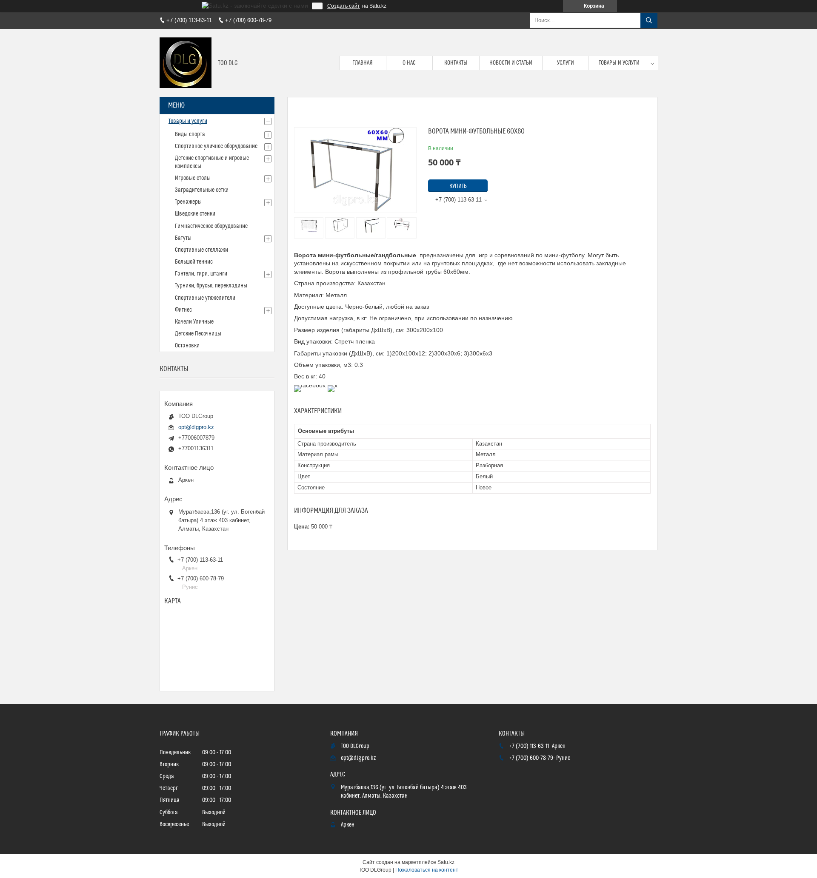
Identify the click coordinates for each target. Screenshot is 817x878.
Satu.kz (445, 862)
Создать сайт (343, 6)
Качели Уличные (194, 321)
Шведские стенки (195, 213)
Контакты (456, 63)
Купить (458, 186)
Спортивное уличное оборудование (216, 146)
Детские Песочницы (198, 333)
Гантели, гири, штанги (201, 273)
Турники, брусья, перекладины (211, 285)
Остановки (187, 345)
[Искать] (648, 20)
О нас (409, 63)
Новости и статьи (510, 63)
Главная (362, 63)
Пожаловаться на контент (426, 870)
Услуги (565, 63)
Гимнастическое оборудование (211, 226)
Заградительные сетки (202, 190)
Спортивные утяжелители (205, 298)
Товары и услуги (619, 63)
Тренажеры (188, 202)
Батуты (183, 238)
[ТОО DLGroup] (185, 62)
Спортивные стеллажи (201, 250)
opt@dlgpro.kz (196, 427)
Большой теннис (194, 262)
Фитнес (183, 310)
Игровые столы (193, 178)
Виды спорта (190, 134)
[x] (332, 385)
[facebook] (310, 385)
